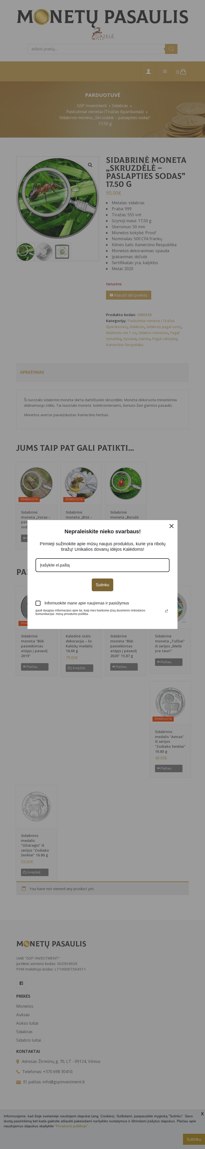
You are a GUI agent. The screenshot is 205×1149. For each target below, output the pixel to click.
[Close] (172, 526)
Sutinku (102, 585)
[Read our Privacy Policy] (167, 611)
